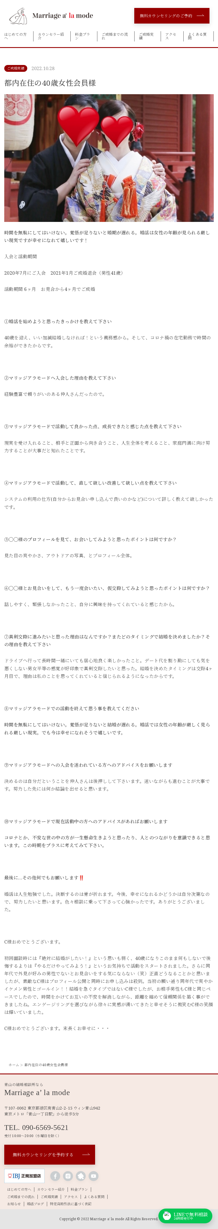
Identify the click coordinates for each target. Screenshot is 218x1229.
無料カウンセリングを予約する (43, 1154)
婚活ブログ (35, 1204)
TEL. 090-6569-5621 (36, 1127)
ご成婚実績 (146, 36)
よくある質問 (197, 36)
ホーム (14, 1064)
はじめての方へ (15, 36)
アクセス (170, 36)
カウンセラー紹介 (51, 36)
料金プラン (82, 36)
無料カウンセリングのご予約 (166, 15)
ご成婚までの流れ (115, 36)
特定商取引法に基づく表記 (70, 1204)
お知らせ (14, 1204)
